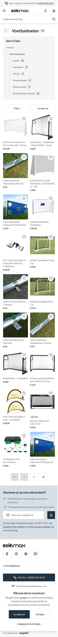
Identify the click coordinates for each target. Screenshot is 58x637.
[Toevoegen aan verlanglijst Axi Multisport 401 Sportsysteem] (24, 436)
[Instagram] (16, 554)
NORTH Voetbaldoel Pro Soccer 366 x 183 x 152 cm (14, 145)
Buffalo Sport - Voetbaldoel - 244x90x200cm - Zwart (42, 145)
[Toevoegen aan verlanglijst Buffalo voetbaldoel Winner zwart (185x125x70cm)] (51, 355)
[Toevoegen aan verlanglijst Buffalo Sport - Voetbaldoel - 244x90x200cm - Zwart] (51, 119)
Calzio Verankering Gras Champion (13, 343)
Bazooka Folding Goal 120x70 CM (39, 424)
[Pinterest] (26, 554)
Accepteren (19, 614)
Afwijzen (40, 614)
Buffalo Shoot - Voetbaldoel (15, 380)
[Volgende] (43, 477)
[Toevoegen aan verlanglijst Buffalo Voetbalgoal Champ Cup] (51, 237)
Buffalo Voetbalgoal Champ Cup (42, 263)
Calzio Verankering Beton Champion (14, 304)
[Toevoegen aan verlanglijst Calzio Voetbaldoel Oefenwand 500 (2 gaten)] (51, 436)
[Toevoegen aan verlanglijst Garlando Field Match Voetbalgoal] (51, 198)
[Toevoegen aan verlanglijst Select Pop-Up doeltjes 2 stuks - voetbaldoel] (24, 393)
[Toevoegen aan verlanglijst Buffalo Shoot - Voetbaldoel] (24, 355)
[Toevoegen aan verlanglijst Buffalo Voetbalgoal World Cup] (51, 278)
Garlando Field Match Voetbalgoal (39, 225)
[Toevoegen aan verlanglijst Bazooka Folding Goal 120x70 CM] (51, 393)
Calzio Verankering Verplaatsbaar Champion (41, 343)
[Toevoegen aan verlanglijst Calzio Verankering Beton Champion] (24, 278)
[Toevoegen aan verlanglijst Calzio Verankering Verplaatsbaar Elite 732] (24, 157)
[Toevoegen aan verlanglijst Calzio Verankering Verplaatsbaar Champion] (51, 317)
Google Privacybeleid (13, 526)
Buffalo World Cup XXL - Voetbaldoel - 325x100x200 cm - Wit (42, 185)
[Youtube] (35, 554)
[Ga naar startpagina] (20, 11)
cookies (23, 597)
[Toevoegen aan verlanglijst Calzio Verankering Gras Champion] (24, 317)
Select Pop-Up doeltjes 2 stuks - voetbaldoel (14, 419)
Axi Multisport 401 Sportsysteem (11, 462)
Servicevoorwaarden (40, 526)
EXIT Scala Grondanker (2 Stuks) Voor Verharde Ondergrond (14, 265)
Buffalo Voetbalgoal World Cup (41, 304)
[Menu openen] (4, 11)
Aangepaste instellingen (29, 623)
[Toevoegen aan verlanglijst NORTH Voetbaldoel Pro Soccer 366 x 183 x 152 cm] (24, 119)
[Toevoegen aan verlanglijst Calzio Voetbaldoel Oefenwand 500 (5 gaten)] (24, 198)
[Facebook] (7, 554)
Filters (17, 108)
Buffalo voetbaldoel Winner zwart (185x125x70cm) (42, 381)
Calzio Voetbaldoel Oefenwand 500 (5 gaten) (14, 225)
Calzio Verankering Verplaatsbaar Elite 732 (13, 183)
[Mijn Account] (45, 11)
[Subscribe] (51, 515)
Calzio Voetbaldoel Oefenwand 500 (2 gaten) (41, 462)
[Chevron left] (6, 30)
